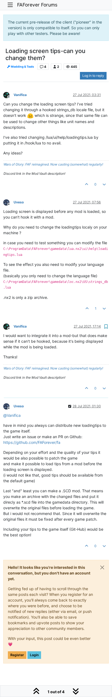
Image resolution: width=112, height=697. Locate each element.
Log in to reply (93, 76)
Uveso (19, 202)
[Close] (102, 567)
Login (34, 655)
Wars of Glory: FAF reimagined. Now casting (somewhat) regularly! (53, 164)
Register (17, 655)
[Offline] (8, 94)
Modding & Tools (22, 66)
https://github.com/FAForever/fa (31, 442)
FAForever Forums (37, 5)
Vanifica (20, 95)
